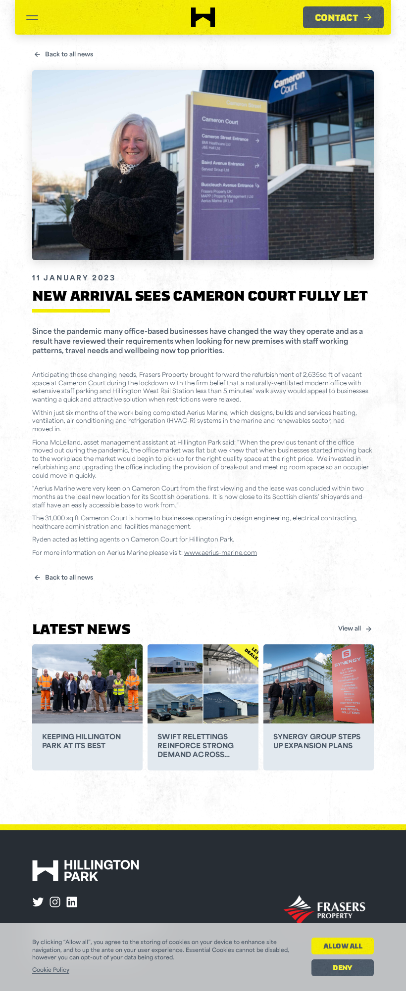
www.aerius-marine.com (220, 553)
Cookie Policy (50, 970)
